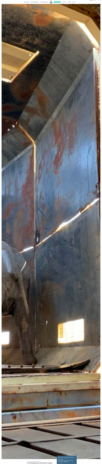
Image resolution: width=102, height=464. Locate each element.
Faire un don (57, 2)
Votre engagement (44, 2)
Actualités (64, 2)
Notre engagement (34, 2)
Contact (74, 2)
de (95, 0)
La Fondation (26, 2)
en (100, 0)
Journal (69, 2)
